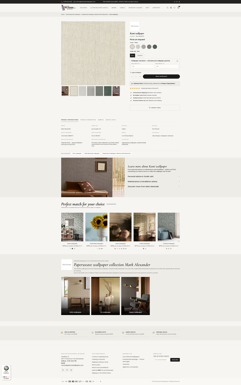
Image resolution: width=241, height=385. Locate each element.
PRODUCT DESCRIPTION (88, 120)
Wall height (159, 63)
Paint (147, 7)
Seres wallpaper (121, 243)
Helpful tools (111, 120)
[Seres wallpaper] (120, 227)
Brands (114, 7)
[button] (178, 8)
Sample (140, 55)
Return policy (96, 365)
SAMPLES (101, 120)
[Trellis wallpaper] (145, 227)
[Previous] (65, 53)
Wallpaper (83, 7)
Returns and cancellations (100, 367)
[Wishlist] (174, 8)
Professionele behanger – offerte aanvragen (133, 360)
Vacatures (126, 364)
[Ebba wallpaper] (72, 227)
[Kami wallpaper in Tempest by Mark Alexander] (99, 91)
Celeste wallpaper (169, 243)
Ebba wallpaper (72, 243)
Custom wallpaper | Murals (99, 7)
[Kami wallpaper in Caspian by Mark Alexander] (108, 91)
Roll (132, 55)
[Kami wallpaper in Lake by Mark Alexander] (91, 91)
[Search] (167, 8)
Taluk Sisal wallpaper (96, 243)
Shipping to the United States (101, 373)
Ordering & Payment (98, 359)
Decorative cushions (135, 7)
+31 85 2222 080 (67, 1)
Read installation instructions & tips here (71, 143)
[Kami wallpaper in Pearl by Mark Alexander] (74, 91)
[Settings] (171, 8)
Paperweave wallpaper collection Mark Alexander (95, 14)
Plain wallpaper (77, 153)
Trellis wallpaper (144, 243)
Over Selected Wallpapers (131, 357)
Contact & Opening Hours (100, 357)
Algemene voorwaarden (130, 367)
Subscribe (175, 360)
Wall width (135, 63)
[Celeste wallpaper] (169, 227)
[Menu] (9, 366)
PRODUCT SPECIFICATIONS (69, 120)
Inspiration (156, 7)
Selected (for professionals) (102, 370)
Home (62, 14)
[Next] (121, 53)
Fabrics (122, 7)
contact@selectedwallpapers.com (85, 1)
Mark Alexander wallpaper (73, 14)
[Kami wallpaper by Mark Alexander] (116, 91)
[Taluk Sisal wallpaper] (96, 227)
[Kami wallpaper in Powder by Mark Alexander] (82, 91)
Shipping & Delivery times (100, 362)
